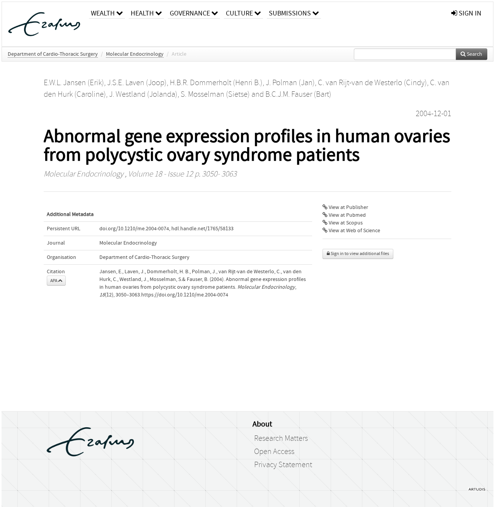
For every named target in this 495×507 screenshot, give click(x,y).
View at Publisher (348, 207)
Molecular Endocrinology (135, 54)
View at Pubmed (347, 215)
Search (474, 54)
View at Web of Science (354, 231)
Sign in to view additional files (359, 253)
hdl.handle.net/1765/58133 (202, 229)
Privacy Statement (283, 464)
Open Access (274, 451)
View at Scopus (345, 223)
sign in (469, 13)
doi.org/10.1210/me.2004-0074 (134, 229)
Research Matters (281, 438)
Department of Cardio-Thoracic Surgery (53, 54)
